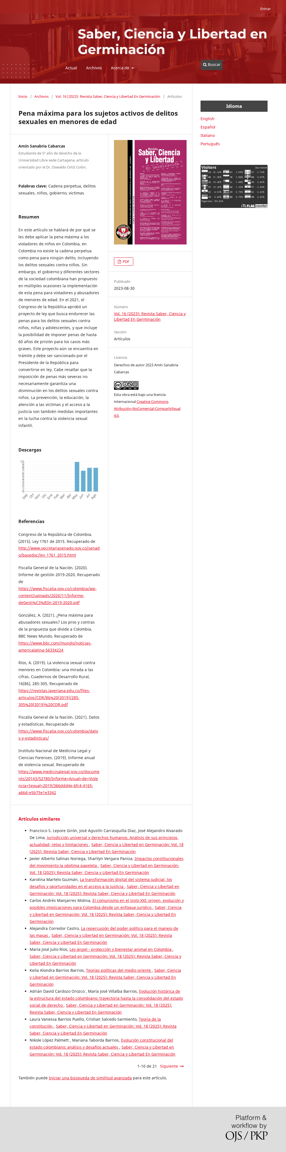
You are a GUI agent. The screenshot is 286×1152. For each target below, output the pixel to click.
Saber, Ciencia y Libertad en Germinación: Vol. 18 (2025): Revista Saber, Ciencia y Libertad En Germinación (106, 914)
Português (210, 143)
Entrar (265, 8)
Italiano (208, 135)
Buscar (214, 64)
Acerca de (120, 67)
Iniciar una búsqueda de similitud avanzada (90, 1077)
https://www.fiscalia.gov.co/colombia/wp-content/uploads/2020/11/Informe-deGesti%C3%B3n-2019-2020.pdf (57, 595)
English (207, 118)
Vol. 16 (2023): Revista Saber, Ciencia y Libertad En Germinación (108, 96)
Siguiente (169, 1066)
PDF (125, 261)
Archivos (94, 67)
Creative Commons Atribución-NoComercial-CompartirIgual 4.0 (147, 408)
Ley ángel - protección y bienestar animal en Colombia (121, 949)
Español (208, 127)
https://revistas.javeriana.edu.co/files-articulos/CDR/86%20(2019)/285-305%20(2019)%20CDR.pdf (54, 697)
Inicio (22, 96)
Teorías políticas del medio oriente (119, 970)
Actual (71, 67)
